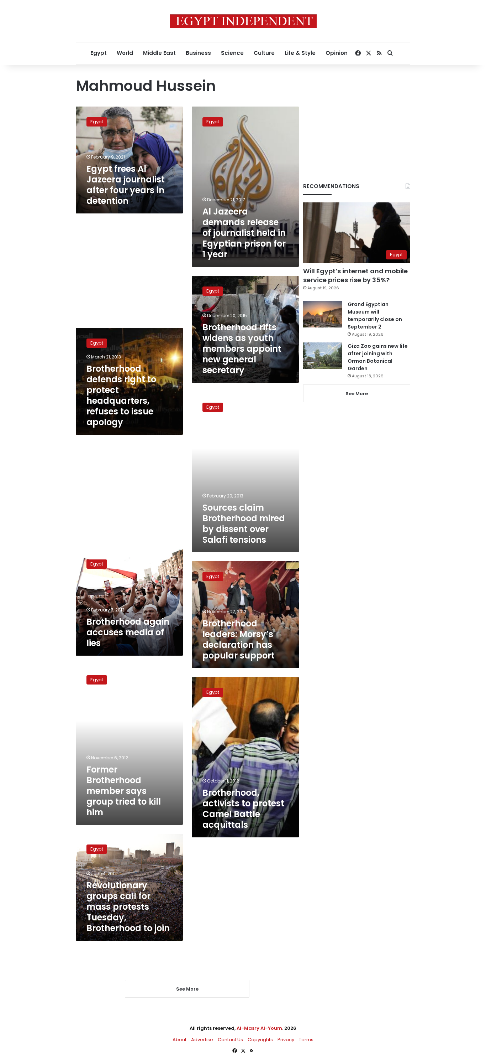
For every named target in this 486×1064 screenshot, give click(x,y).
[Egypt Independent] (243, 21)
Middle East (159, 53)
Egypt (98, 53)
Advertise (202, 1039)
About (179, 1039)
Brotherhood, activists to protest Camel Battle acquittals (243, 809)
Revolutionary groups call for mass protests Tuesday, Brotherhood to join (128, 906)
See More (356, 393)
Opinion (337, 53)
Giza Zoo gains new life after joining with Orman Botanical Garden (378, 357)
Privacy (286, 1039)
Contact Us (230, 1039)
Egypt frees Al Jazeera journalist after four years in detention (125, 185)
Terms (306, 1039)
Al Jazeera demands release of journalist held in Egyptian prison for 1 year (244, 233)
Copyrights (260, 1039)
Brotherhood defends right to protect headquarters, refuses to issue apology (121, 395)
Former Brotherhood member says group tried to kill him (123, 791)
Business (198, 53)
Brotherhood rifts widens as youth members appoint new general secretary (241, 348)
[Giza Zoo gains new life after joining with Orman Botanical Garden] (322, 355)
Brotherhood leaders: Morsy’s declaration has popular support (238, 639)
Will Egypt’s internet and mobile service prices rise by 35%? (355, 275)
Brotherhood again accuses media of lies (127, 632)
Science (232, 53)
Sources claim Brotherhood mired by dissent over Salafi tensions (243, 524)
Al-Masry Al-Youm (259, 1028)
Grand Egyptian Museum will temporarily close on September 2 (375, 315)
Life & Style (300, 53)
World (125, 53)
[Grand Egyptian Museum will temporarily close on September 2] (322, 314)
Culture (264, 53)
